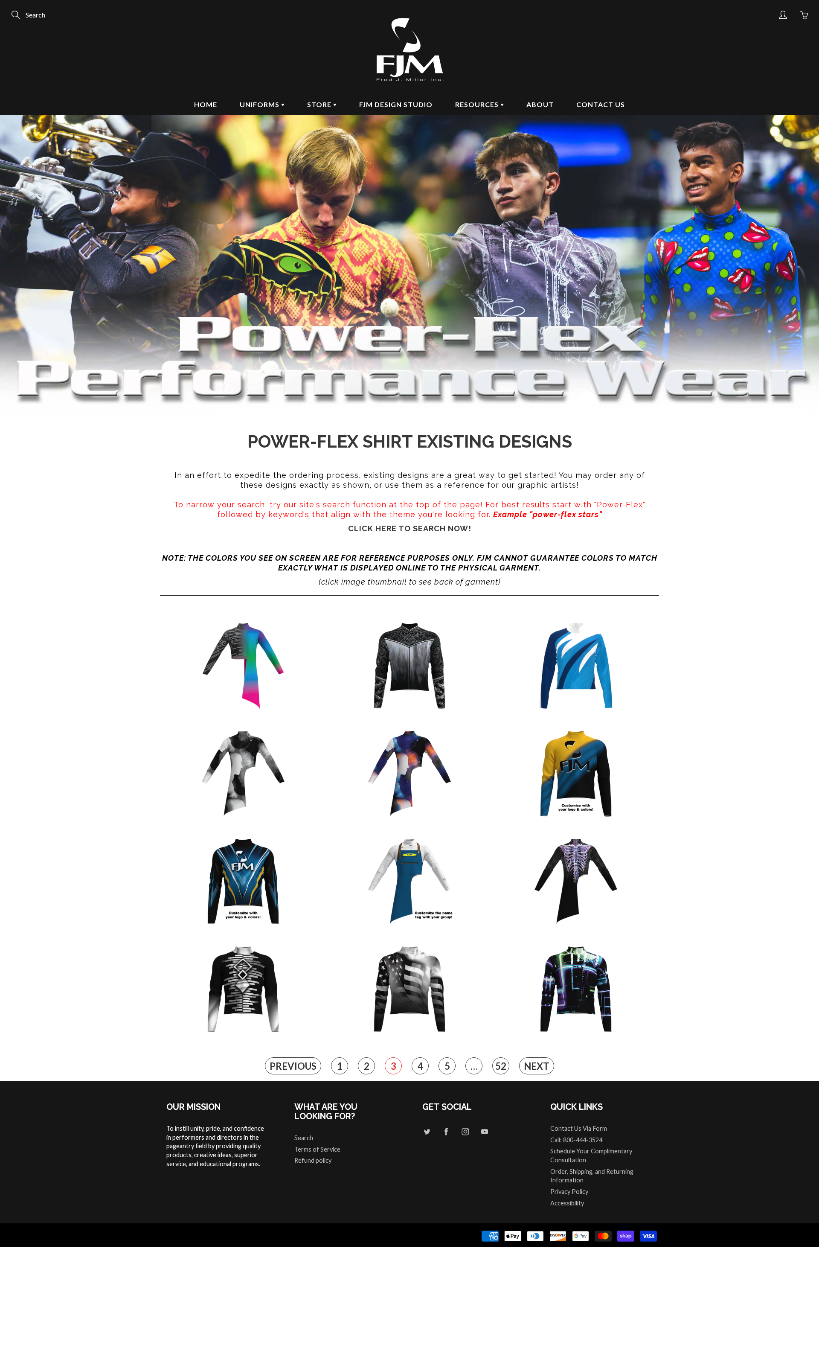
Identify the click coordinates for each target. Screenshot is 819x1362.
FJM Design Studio (396, 104)
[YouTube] (484, 1131)
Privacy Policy (569, 1191)
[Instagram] (465, 1131)
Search (303, 1137)
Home (205, 104)
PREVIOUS (293, 1066)
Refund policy (312, 1160)
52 (500, 1066)
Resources (477, 104)
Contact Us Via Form (578, 1128)
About (540, 104)
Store (320, 104)
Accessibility (567, 1203)
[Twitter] (426, 1131)
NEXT (536, 1066)
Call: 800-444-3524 (576, 1140)
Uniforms (260, 104)
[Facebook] (446, 1131)
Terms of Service (317, 1149)
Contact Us (600, 104)
